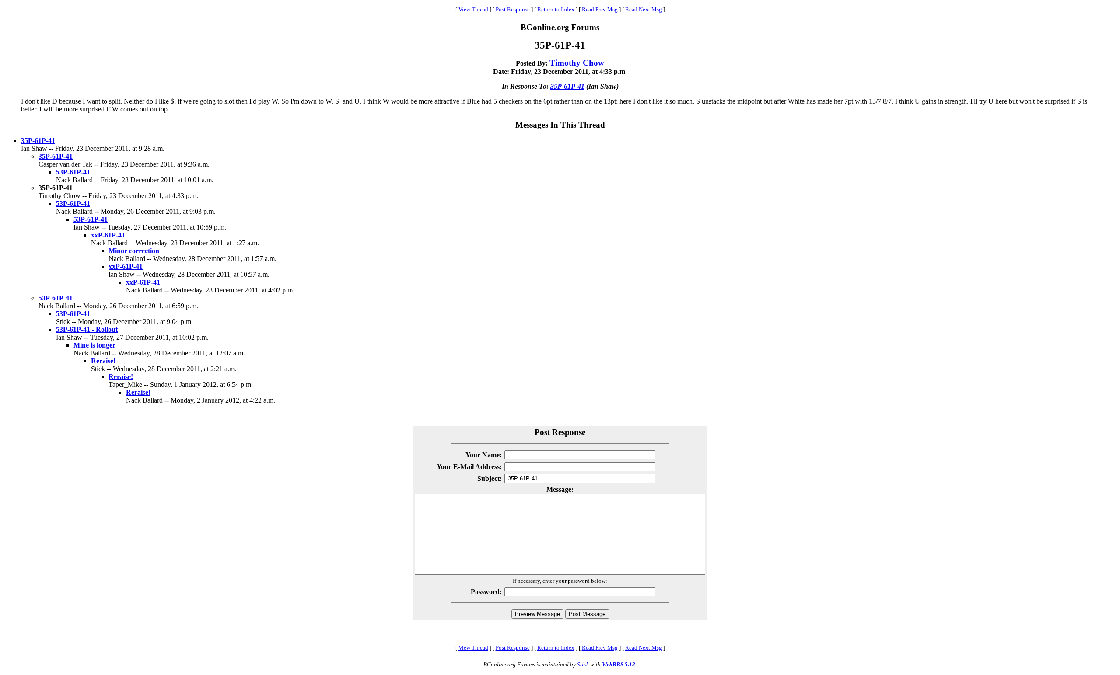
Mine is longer (95, 345)
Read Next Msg (643, 9)
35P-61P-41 (567, 86)
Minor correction (133, 250)
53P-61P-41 (73, 172)
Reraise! (103, 361)
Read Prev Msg (600, 9)
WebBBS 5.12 (618, 664)
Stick (583, 664)
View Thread (473, 9)
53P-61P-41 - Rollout (87, 329)
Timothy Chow (577, 62)
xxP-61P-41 (108, 235)
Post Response (513, 9)
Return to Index (555, 9)
